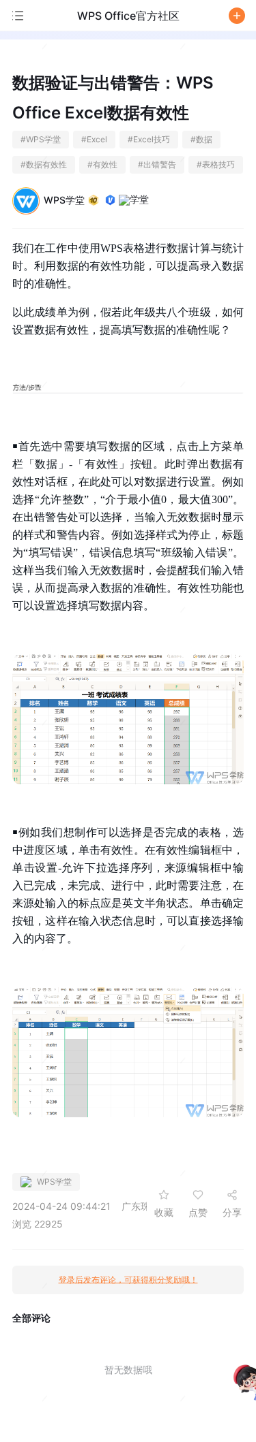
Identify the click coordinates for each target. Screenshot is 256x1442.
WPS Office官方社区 (128, 15)
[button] (237, 15)
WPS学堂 (64, 200)
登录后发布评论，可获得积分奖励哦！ (128, 1280)
